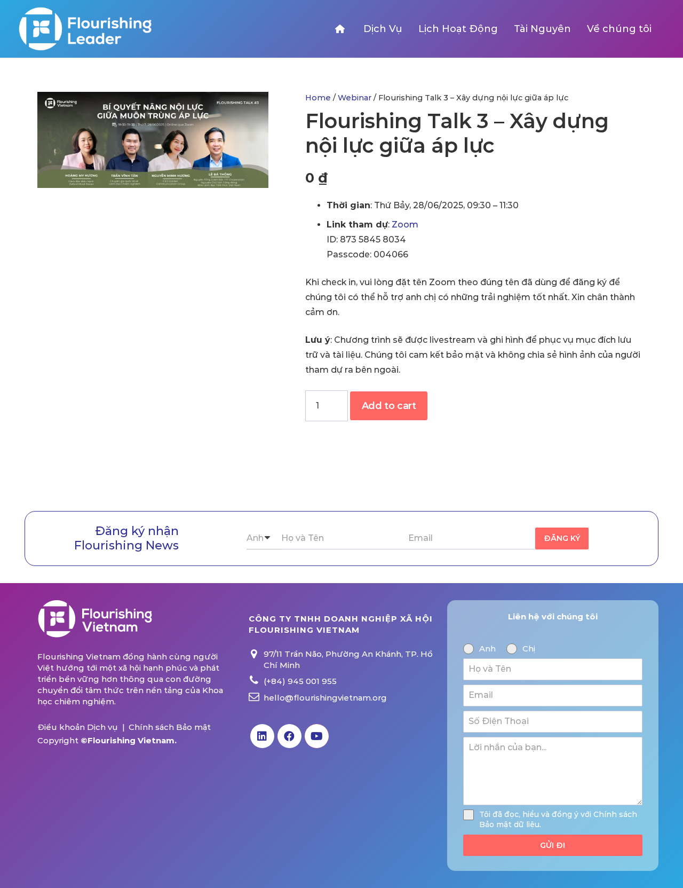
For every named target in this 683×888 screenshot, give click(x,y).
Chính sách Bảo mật (170, 727)
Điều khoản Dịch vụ (77, 727)
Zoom (405, 224)
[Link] (84, 29)
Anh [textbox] (255, 538)
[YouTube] (317, 736)
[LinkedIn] (262, 736)
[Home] (341, 29)
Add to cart (389, 406)
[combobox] (264, 538)
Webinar (354, 98)
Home (318, 98)
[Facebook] (289, 736)
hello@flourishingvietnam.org (325, 698)
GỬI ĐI (552, 845)
